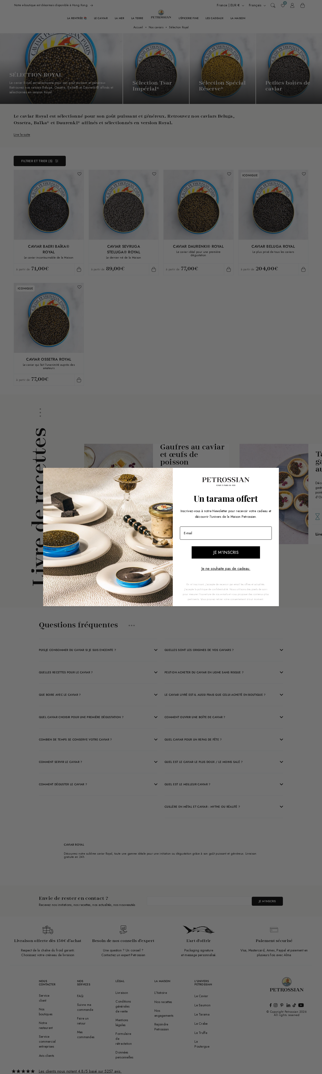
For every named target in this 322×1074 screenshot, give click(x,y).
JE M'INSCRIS (226, 552)
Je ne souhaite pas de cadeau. (225, 568)
